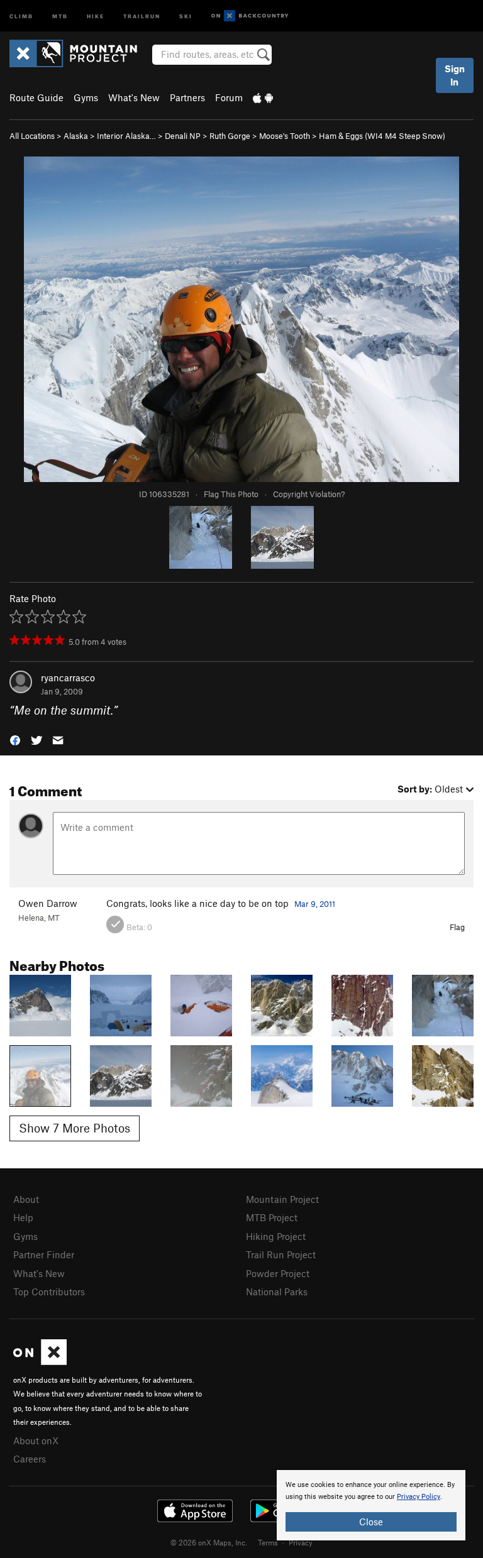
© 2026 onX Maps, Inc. (208, 1542)
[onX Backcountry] (250, 16)
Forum (229, 97)
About (26, 1199)
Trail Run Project (281, 1254)
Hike (95, 15)
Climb (21, 15)
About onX (35, 1440)
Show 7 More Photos (74, 1128)
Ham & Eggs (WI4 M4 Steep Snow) (382, 136)
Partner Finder (43, 1254)
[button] (15, 739)
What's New (134, 97)
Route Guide (36, 97)
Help (23, 1217)
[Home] (79, 53)
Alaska (76, 136)
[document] (371, 1505)
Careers (29, 1458)
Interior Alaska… (126, 136)
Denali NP (183, 136)
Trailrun (141, 15)
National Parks (277, 1291)
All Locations (32, 136)
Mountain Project (282, 1199)
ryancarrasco (68, 677)
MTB (60, 15)
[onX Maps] (40, 1361)
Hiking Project (276, 1236)
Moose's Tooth (284, 136)
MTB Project (271, 1217)
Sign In (455, 75)
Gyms (86, 97)
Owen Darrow (47, 903)
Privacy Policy (418, 1497)
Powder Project (277, 1273)
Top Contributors (49, 1291)
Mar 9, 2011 (314, 904)
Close (371, 1521)
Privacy (301, 1542)
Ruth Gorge (229, 136)
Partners (187, 97)
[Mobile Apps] (263, 97)
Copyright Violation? (309, 494)
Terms (268, 1542)
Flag (457, 927)
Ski (185, 15)
